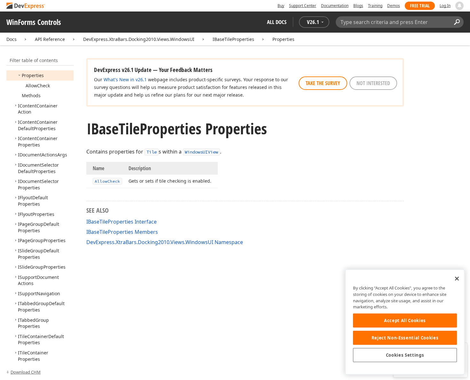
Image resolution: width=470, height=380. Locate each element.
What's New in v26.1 (125, 79)
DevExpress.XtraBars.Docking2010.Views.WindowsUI (138, 39)
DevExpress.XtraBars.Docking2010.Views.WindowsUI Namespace (164, 242)
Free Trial (420, 6)
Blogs (358, 5)
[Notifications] (459, 6)
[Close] (457, 279)
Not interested (373, 83)
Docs (11, 39)
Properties (283, 39)
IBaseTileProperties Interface (121, 221)
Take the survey (323, 83)
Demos (393, 5)
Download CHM (26, 372)
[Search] (457, 22)
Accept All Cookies (405, 320)
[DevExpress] (25, 6)
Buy (281, 5)
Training (375, 5)
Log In (445, 5)
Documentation (335, 5)
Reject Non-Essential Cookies (405, 338)
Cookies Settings (405, 355)
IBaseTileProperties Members (122, 231)
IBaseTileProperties (233, 39)
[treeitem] (33, 75)
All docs (276, 22)
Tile (151, 152)
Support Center (302, 5)
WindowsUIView (201, 152)
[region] (405, 322)
